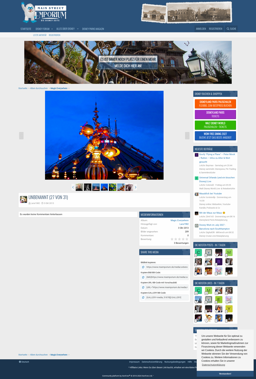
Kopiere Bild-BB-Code (150, 272)
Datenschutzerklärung (152, 362)
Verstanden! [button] (225, 373)
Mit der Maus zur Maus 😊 (212, 212)
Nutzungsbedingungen (174, 362)
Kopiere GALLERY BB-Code (153, 293)
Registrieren (54, 35)
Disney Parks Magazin (93, 29)
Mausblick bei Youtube (210, 193)
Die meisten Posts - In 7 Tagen (210, 245)
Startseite (26, 29)
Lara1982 (35, 203)
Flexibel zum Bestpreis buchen (215, 103)
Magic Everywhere (180, 220)
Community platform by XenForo (127, 376)
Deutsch (25, 362)
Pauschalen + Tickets (215, 125)
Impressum (134, 362)
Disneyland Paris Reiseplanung (213, 220)
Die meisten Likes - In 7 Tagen (209, 283)
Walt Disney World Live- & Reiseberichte (217, 188)
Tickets (215, 114)
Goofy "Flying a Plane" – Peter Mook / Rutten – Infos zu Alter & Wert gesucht (217, 158)
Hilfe (190, 362)
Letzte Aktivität (40, 35)
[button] (52, 29)
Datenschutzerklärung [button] (213, 365)
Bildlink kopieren (148, 262)
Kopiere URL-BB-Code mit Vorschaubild (159, 282)
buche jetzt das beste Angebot (215, 135)
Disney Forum (42, 29)
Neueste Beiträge (204, 149)
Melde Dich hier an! (128, 65)
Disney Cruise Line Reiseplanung (214, 236)
